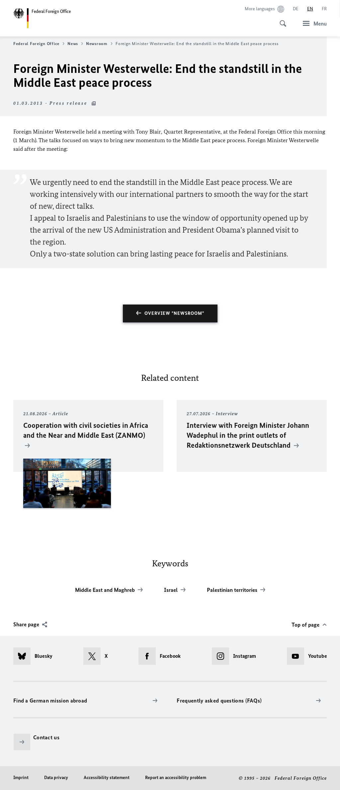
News (72, 43)
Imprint (21, 777)
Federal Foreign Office (36, 43)
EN (310, 9)
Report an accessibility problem (175, 777)
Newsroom (97, 43)
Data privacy (56, 777)
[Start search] (281, 20)
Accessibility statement (106, 777)
